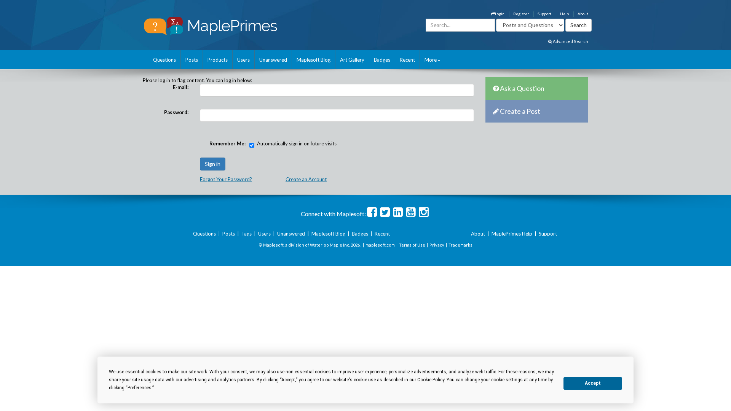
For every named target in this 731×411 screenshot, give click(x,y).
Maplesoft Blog (313, 60)
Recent (407, 60)
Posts (191, 60)
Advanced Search (570, 41)
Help (564, 13)
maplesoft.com (380, 244)
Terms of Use (412, 244)
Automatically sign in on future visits (297, 143)
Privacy (436, 244)
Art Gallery (352, 60)
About (583, 13)
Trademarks (460, 244)
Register (521, 13)
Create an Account (306, 179)
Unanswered (273, 60)
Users (243, 60)
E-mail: (180, 87)
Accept (593, 383)
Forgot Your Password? (226, 179)
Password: (176, 112)
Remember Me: (227, 143)
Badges (382, 60)
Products (217, 60)
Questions (164, 60)
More (431, 60)
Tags (246, 234)
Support (544, 13)
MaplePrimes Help (512, 234)
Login (499, 13)
